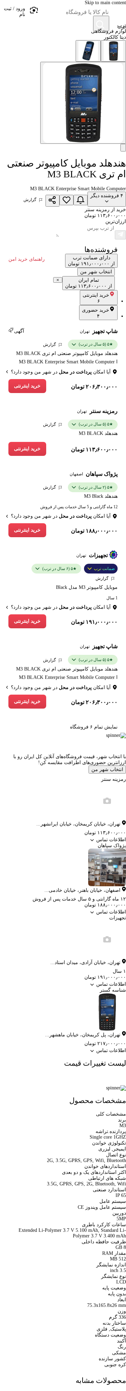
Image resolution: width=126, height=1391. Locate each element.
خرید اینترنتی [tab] (96, 298)
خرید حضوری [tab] (95, 313)
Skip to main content (105, 2)
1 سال (112, 597)
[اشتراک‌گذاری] (52, 201)
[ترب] (117, 14)
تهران (85, 331)
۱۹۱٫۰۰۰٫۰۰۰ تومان (94, 622)
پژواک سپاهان (102, 474)
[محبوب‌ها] (66, 200)
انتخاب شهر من (107, 769)
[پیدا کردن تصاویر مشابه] (123, 147)
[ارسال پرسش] (120, 234)
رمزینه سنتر (104, 411)
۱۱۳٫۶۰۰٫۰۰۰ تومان (94, 449)
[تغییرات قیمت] (81, 200)
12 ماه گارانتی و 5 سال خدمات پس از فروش (79, 506)
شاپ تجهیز (105, 331)
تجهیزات (98, 555)
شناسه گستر (113, 990)
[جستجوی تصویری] (33, 10)
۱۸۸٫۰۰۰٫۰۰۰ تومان (94, 531)
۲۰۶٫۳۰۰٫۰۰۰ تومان (94, 387)
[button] (12, 14)
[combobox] (73, 12)
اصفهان (76, 474)
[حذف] (57, 280)
